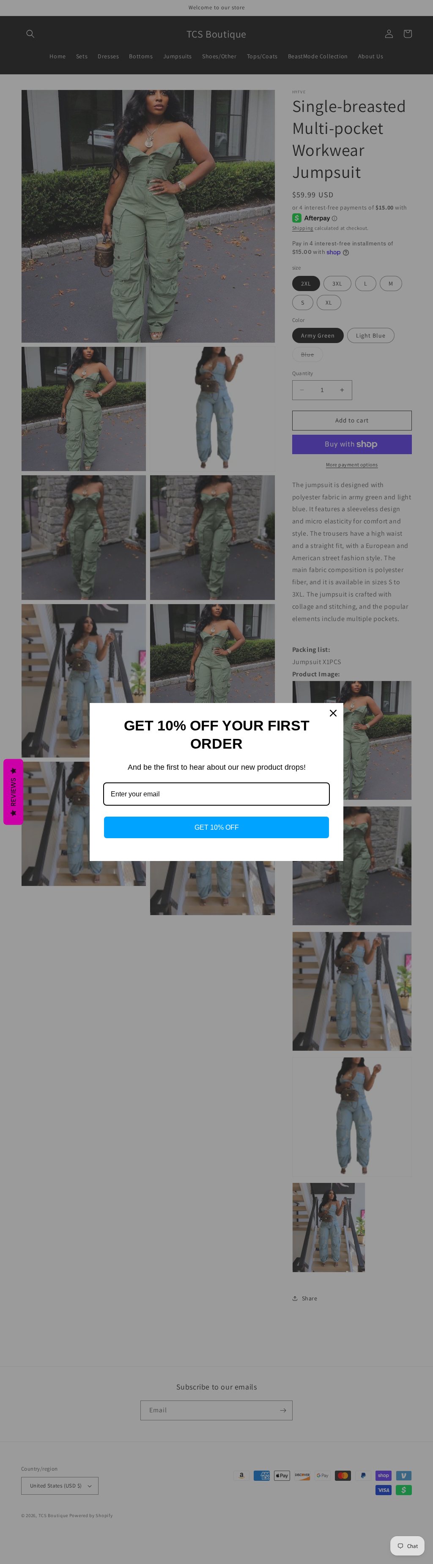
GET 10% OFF (217, 827)
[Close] (333, 713)
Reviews (13, 792)
